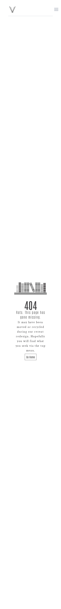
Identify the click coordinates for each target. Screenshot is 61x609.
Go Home (30, 357)
